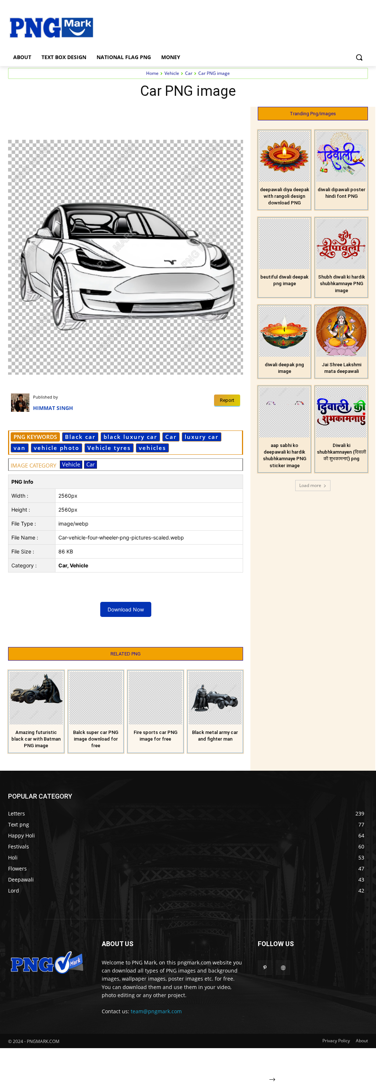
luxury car (201, 436)
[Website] (283, 967)
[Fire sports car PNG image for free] (155, 698)
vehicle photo (56, 447)
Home (152, 73)
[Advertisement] (231, 26)
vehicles (152, 447)
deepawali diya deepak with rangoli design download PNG (284, 196)
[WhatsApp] (172, 114)
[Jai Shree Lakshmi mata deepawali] (341, 331)
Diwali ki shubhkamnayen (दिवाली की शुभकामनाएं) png (341, 452)
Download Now (126, 609)
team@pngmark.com (156, 1011)
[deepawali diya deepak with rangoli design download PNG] (284, 156)
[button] (359, 57)
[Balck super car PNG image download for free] (96, 698)
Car (188, 73)
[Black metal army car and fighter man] (215, 698)
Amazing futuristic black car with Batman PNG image (36, 739)
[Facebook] (122, 114)
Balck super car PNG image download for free (95, 739)
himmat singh (53, 407)
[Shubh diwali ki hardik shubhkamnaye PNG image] (341, 244)
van (20, 447)
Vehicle (171, 73)
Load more (310, 485)
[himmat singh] (22, 402)
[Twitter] (138, 114)
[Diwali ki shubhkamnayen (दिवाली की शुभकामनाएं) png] (341, 412)
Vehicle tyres (109, 447)
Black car (80, 436)
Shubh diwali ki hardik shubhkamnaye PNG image (341, 283)
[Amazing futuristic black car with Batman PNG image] (36, 698)
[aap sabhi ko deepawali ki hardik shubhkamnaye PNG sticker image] (284, 412)
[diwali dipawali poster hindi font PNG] (341, 156)
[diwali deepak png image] (284, 331)
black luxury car (130, 436)
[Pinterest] (155, 114)
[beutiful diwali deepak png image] (284, 244)
